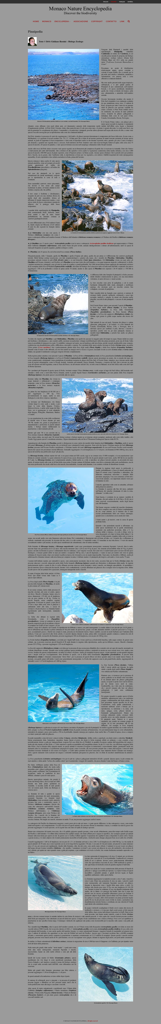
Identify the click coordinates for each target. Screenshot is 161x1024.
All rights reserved (92, 1021)
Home (36, 21)
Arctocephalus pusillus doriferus (101, 243)
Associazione (81, 21)
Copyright (97, 21)
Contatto (111, 21)
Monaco (46, 21)
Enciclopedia (62, 21)
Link (122, 21)
